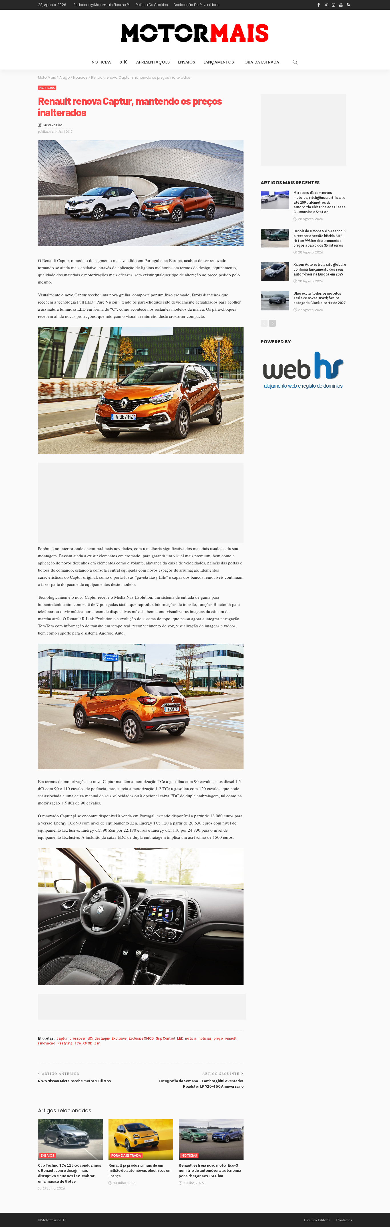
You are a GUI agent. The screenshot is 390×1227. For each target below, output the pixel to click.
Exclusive (119, 1038)
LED (180, 1038)
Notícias (101, 62)
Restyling (65, 1043)
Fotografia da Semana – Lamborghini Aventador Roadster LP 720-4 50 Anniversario (201, 1083)
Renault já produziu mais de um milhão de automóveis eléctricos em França (140, 1171)
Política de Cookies (152, 4)
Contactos (344, 1219)
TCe (78, 1043)
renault (230, 1038)
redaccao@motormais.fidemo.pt (101, 4)
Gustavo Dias (53, 125)
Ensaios (186, 62)
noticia (190, 1038)
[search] (295, 62)
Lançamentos (219, 62)
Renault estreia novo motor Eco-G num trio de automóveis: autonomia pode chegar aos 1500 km (210, 1171)
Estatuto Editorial (317, 1219)
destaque (102, 1038)
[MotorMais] (195, 32)
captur (62, 1038)
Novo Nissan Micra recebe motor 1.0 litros (74, 1080)
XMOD (87, 1043)
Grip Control (165, 1038)
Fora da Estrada (260, 62)
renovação (46, 1043)
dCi (90, 1038)
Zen (97, 1043)
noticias (205, 1038)
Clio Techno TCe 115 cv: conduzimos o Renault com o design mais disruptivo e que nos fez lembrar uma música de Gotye (69, 1173)
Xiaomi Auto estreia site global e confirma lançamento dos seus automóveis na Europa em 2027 (319, 269)
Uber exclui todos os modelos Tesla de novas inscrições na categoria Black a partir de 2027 (319, 298)
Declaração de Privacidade (197, 4)
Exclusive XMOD (141, 1038)
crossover (77, 1038)
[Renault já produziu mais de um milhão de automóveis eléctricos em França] (140, 1139)
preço (218, 1038)
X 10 (124, 62)
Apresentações (153, 62)
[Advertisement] (141, 503)
